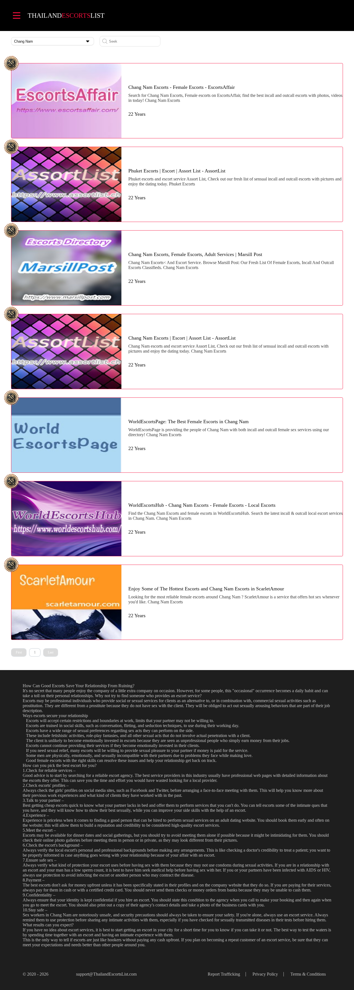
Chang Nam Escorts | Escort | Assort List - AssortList (182, 338)
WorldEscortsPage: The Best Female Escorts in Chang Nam (188, 421)
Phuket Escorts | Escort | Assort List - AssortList (176, 171)
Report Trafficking (224, 974)
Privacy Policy (265, 974)
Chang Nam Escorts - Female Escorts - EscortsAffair (181, 87)
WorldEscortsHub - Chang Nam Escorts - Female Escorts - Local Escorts (201, 505)
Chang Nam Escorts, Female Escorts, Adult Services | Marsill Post (195, 254)
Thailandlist (66, 15)
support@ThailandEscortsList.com (106, 974)
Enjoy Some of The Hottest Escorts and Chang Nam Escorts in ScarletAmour (206, 588)
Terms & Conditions (308, 974)
